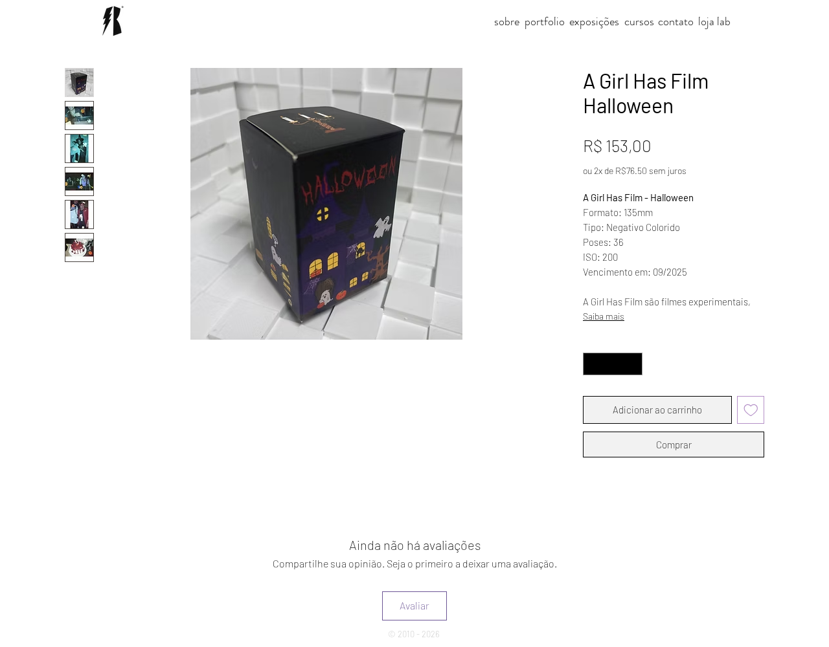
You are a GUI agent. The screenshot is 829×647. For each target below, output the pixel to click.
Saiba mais (603, 316)
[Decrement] (592, 364)
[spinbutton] (613, 364)
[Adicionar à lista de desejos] (751, 410)
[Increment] (633, 364)
